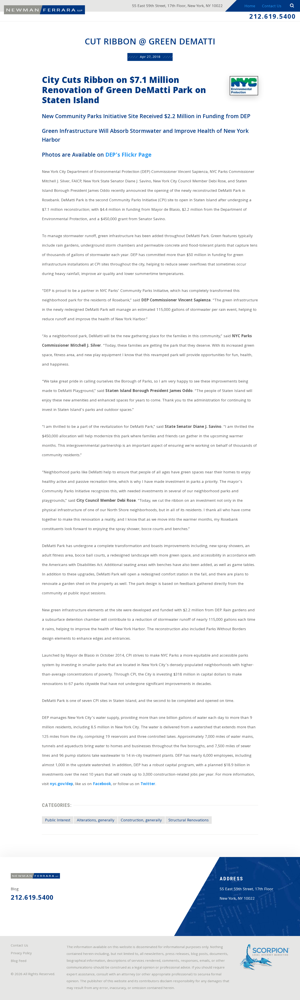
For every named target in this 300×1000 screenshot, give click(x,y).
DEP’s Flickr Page (128, 155)
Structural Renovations (188, 820)
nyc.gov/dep (61, 784)
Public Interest (57, 820)
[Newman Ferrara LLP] (44, 9)
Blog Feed (18, 961)
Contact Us (271, 6)
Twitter (148, 784)
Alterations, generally (95, 820)
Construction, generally (141, 820)
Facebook (102, 784)
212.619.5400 (272, 17)
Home (249, 6)
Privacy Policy (21, 953)
